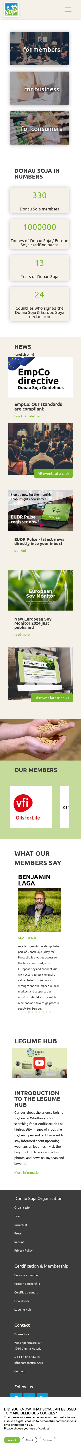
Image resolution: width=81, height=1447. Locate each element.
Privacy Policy (23, 1250)
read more (22, 634)
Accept (12, 1440)
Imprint (19, 1242)
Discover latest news (51, 697)
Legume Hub (22, 1309)
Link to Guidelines (27, 416)
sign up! (20, 550)
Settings (47, 1440)
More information (27, 1172)
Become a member (26, 1275)
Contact (19, 1371)
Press (17, 1233)
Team (17, 1216)
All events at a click (53, 473)
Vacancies (20, 1224)
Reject (29, 1440)
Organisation (22, 1207)
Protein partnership (27, 1283)
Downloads (21, 1301)
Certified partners (26, 1292)
